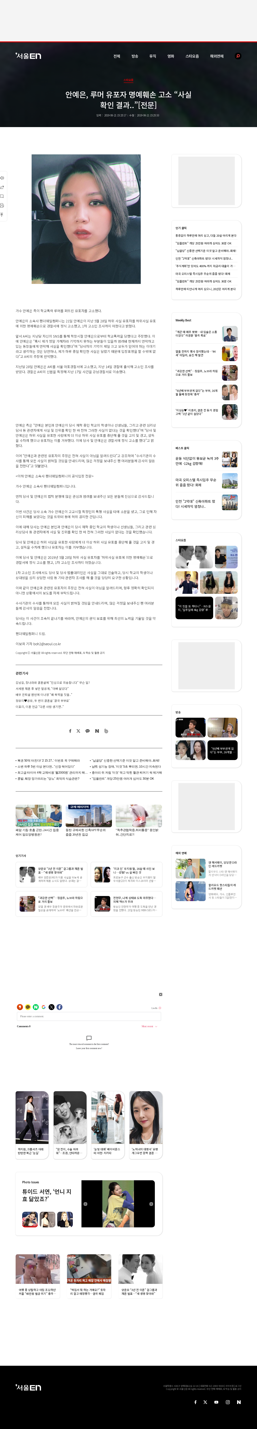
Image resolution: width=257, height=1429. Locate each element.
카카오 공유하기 (87, 731)
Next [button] (151, 1204)
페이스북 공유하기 (70, 731)
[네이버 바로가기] (239, 1402)
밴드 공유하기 (106, 731)
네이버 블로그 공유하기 (97, 731)
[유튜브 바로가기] (216, 1402)
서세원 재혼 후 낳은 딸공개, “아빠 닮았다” (42, 688)
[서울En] (28, 56)
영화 (170, 56)
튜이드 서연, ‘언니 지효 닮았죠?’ (46, 1195)
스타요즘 (192, 56)
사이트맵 (229, 1385)
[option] (118, 1203)
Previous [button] (85, 1204)
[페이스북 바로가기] (195, 1402)
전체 (116, 56)
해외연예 (217, 56)
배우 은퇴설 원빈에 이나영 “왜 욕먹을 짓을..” (44, 694)
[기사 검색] (235, 56)
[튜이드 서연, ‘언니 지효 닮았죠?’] (118, 1203)
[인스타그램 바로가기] (227, 1402)
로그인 (238, 1385)
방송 (135, 56)
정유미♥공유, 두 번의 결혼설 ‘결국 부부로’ (43, 700)
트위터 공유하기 (78, 731)
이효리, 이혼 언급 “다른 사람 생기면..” (40, 706)
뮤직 (152, 56)
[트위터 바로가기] (205, 1402)
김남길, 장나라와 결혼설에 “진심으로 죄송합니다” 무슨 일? (53, 682)
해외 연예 (181, 853)
